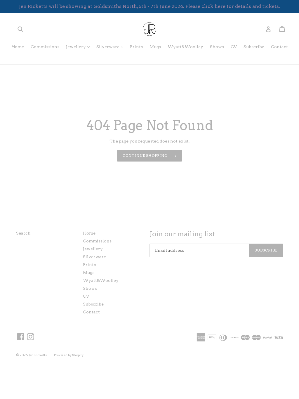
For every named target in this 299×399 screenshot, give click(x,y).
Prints (136, 46)
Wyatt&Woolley (185, 46)
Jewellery (79, 46)
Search (23, 233)
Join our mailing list (182, 234)
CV (234, 46)
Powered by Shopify (69, 355)
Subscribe (254, 46)
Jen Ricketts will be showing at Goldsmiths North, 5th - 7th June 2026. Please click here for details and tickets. (149, 6)
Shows (217, 46)
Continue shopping (145, 155)
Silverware (111, 46)
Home (17, 46)
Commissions (45, 46)
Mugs (155, 46)
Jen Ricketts (38, 355)
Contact (279, 46)
